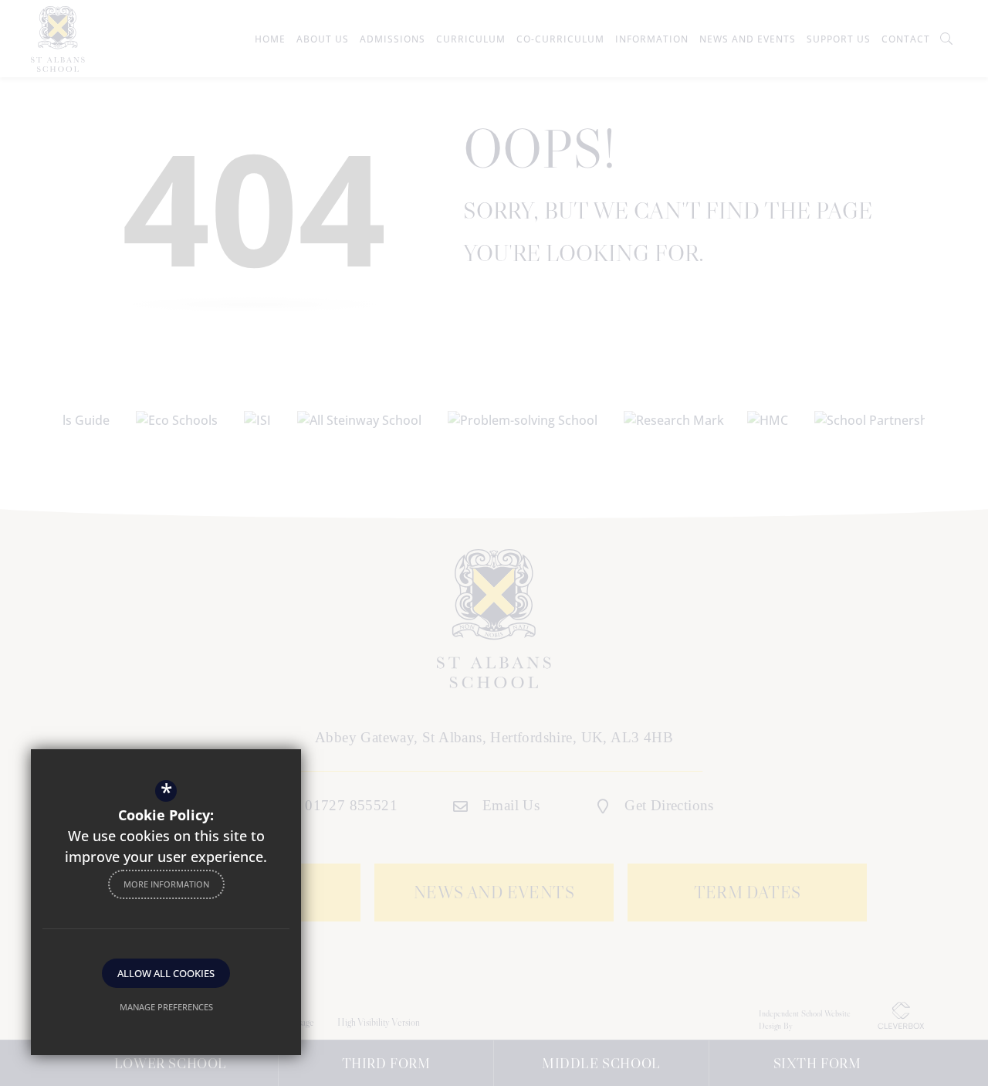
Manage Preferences (166, 1007)
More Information (166, 884)
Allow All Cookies (166, 973)
